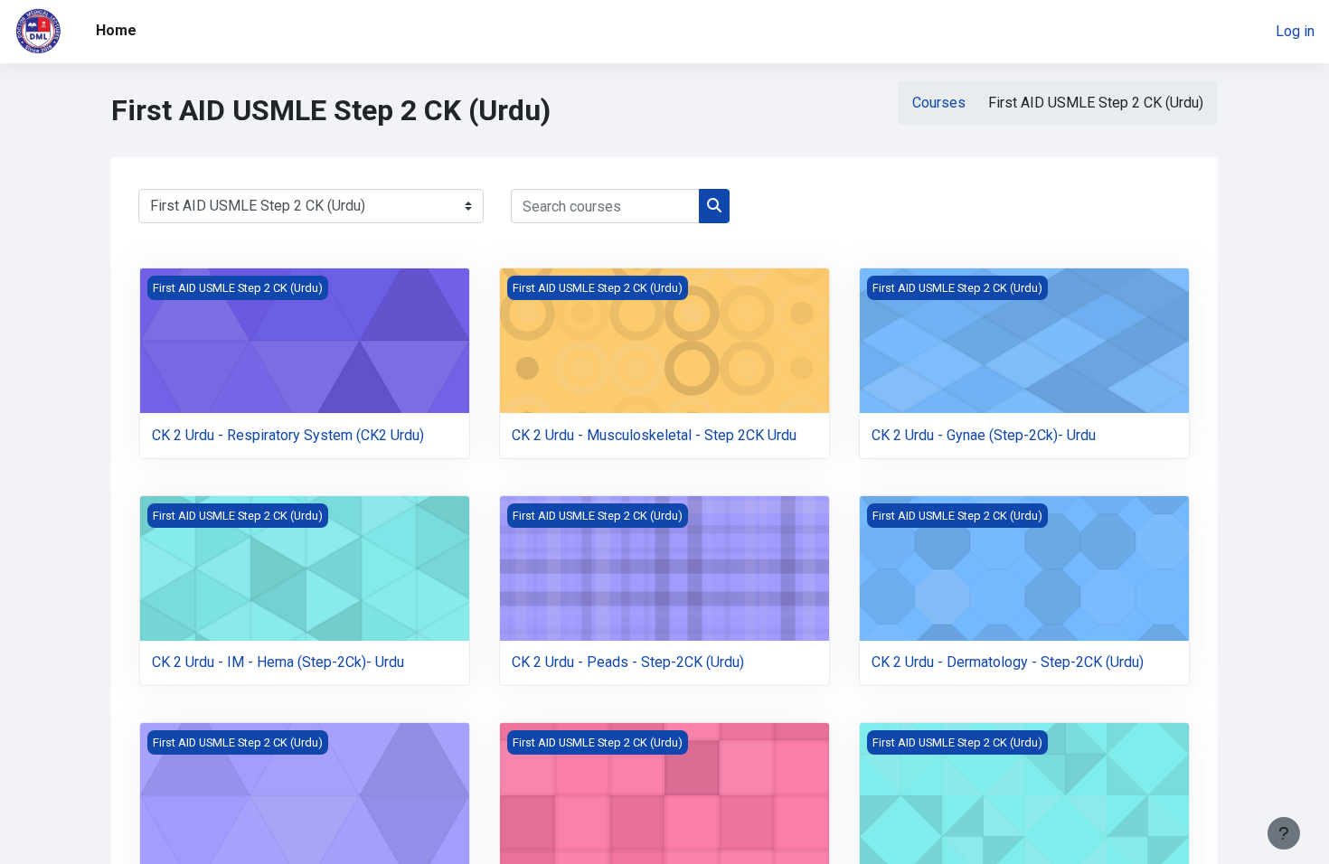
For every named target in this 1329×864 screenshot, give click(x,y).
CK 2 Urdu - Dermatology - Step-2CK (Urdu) (1008, 662)
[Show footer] (1284, 833)
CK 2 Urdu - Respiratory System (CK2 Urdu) (288, 435)
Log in (1295, 31)
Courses (939, 102)
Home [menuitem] (116, 30)
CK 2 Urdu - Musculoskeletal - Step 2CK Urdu (654, 435)
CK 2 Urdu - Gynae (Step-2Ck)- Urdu (984, 435)
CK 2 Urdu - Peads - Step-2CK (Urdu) (628, 662)
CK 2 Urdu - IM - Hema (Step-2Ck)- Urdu (278, 662)
